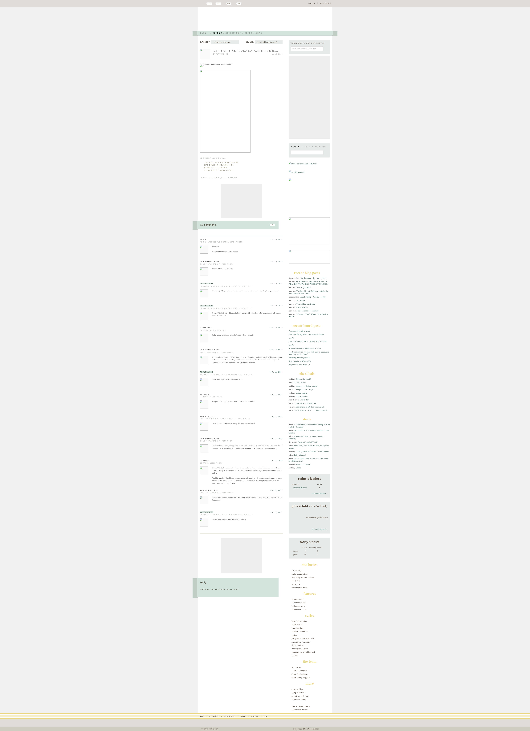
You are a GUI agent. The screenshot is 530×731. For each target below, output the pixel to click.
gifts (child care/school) (267, 42)
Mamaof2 (204, 394)
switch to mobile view (209, 729)
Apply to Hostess (298, 692)
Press (265, 716)
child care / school (221, 42)
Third (217, 178)
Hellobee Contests (299, 609)
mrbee (203, 239)
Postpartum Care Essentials (303, 638)
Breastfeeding (297, 628)
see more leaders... (320, 493)
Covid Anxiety (302, 307)
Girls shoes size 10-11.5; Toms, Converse (312, 410)
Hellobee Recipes (298, 602)
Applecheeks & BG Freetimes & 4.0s (310, 406)
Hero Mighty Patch (303, 287)
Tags (307, 146)
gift (223, 178)
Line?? (291, 337)
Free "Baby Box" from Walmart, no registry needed (309, 446)
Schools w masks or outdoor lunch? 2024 (305, 348)
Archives (320, 146)
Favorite (267, 224)
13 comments (208, 224)
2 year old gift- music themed (218, 170)
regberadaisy (207, 416)
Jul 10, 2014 (276, 239)
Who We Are (296, 667)
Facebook (214, 3)
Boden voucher (302, 392)
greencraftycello (300, 487)
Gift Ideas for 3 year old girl (219, 165)
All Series (295, 655)
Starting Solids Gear (300, 648)
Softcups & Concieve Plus (306, 403)
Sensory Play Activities (301, 641)
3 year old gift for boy (215, 167)
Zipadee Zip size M (303, 379)
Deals (248, 33)
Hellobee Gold (297, 599)
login (214, 589)
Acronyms (296, 584)
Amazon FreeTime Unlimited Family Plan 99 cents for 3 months (309, 425)
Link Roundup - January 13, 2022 (313, 278)
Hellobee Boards (224, 20)
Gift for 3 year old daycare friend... (245, 50)
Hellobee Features (299, 606)
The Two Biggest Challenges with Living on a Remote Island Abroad (309, 292)
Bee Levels (296, 580)
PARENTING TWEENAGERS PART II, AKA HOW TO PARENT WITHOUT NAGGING (308, 282)
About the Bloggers (300, 670)
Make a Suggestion (300, 573)
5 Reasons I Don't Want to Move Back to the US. (308, 315)
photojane (206, 328)
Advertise (254, 716)
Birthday (232, 178)
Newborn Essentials (300, 631)
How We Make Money (301, 706)
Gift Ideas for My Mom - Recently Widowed (306, 334)
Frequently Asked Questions (303, 577)
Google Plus (200, 3)
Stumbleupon (250, 224)
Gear (259, 33)
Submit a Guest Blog (300, 695)
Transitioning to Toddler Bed (303, 652)
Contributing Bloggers (301, 677)
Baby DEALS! (300, 455)
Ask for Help (297, 570)
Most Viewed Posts (299, 587)
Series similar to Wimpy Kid (300, 361)
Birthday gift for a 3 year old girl (221, 162)
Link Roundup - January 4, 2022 (312, 296)
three (209, 178)
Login (311, 3)
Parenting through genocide (299, 357)
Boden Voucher (300, 382)
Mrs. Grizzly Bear (209, 261)
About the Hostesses (300, 674)
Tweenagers (300, 300)
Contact (243, 716)
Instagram (234, 3)
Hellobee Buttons (299, 699)
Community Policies (300, 709)
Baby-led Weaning (299, 621)
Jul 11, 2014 (277, 372)
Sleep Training (297, 645)
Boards (217, 33)
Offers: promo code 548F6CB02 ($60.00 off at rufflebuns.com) (308, 459)
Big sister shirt (303, 399)
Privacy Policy (229, 716)
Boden (298, 467)
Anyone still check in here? (299, 331)
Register (325, 3)
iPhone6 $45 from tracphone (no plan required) (306, 437)
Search (295, 146)
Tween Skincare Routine (306, 303)
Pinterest (224, 3)
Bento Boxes (297, 624)
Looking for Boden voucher (306, 386)
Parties (294, 634)
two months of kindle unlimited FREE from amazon (309, 431)
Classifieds (233, 33)
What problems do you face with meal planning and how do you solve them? (309, 352)
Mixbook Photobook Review (307, 310)
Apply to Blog (297, 689)
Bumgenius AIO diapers (305, 389)
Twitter (204, 3)
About (202, 716)
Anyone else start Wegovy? (299, 364)
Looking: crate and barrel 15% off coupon (312, 451)
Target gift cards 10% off (307, 442)
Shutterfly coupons (303, 464)
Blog (203, 33)
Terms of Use (214, 716)
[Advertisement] (241, 201)
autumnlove (222, 54)
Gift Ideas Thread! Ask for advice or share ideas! (308, 341)
